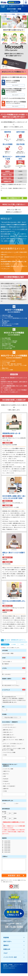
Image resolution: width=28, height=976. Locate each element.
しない (16, 803)
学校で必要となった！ (8, 735)
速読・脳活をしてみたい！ (9, 746)
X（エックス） (6, 783)
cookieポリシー (13, 966)
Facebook (5, 778)
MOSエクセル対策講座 (14, 332)
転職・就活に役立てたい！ (9, 737)
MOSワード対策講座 (14, 309)
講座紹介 (6, 945)
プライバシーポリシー (8, 880)
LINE (4, 776)
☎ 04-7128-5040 (14, 11)
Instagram (5, 781)
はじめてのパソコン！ (8, 725)
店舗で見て (6, 788)
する (4, 803)
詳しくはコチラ (15, 85)
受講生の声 (6, 949)
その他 (5, 755)
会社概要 (5, 964)
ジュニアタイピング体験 (9, 752)
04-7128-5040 (14, 927)
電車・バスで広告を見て (9, 786)
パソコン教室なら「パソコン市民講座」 (8, 14)
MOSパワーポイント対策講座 (14, 355)
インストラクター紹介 (10, 957)
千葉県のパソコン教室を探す (22, 14)
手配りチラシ (6, 771)
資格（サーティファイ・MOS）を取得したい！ (13, 740)
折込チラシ (6, 774)
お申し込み (13, 2)
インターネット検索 (8, 769)
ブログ (5, 953)
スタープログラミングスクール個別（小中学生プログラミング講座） (13, 749)
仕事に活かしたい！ (8, 732)
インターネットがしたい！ (9, 727)
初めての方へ (7, 941)
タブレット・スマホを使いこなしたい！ (13, 743)
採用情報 (10, 964)
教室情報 (6, 937)
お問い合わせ (6, 966)
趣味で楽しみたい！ (8, 730)
